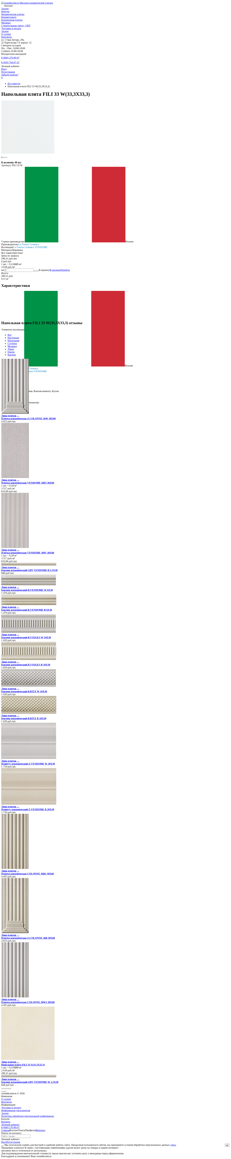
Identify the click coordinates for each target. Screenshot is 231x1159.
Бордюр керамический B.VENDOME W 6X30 (27, 590)
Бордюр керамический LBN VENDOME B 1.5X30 (29, 570)
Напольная (13, 340)
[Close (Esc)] (2, 1088)
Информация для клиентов (15, 1110)
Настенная (13, 337)
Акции (5, 31)
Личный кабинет (10, 1124)
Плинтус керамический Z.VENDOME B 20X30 (27, 809)
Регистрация (8, 72)
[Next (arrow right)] (5, 1091)
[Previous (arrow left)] (2, 1091)
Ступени (12, 343)
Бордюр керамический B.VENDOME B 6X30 (26, 610)
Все (9, 335)
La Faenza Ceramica (28, 244)
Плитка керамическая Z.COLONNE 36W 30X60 (28, 418)
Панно (11, 352)
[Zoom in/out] (10, 1088)
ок (227, 1145)
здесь (173, 1145)
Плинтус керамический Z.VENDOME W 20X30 (28, 763)
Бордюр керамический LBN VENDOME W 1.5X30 (29, 1082)
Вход (4, 69)
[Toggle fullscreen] (7, 1088)
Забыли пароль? (9, 74)
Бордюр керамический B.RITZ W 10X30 (24, 691)
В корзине (60, 270)
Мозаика (12, 346)
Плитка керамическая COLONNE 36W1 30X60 (28, 1002)
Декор (11, 349)
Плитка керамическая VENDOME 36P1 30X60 (27, 552)
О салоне (6, 34)
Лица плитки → (10, 415)
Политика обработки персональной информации (27, 1116)
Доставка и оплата (11, 28)
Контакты (6, 37)
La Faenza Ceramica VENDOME (30, 247)
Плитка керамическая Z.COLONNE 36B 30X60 (28, 938)
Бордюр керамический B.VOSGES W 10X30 (26, 637)
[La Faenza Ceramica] (4, 159)
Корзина (5, 1121)
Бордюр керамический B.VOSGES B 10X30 (25, 664)
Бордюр (12, 354)
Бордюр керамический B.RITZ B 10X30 (23, 718)
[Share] (5, 1088)
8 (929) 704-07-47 (10, 62)
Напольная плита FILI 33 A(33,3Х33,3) (23, 1064)
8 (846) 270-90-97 (10, 57)
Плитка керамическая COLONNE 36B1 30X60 (27, 873)
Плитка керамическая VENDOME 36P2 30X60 (27, 482)
